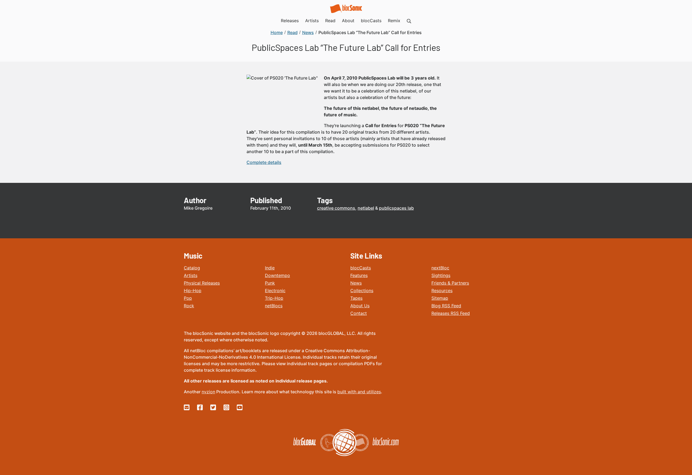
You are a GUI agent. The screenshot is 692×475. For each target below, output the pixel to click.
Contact (358, 313)
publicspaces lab (396, 208)
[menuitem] (409, 20)
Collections (361, 290)
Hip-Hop (192, 290)
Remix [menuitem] (394, 20)
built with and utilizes (359, 391)
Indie (270, 268)
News (356, 283)
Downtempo (277, 275)
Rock (189, 305)
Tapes (356, 298)
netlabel (366, 208)
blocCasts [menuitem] (371, 20)
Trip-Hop (274, 298)
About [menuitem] (348, 20)
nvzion (208, 391)
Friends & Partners (450, 283)
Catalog (192, 268)
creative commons (336, 208)
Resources (442, 290)
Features (359, 275)
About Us (360, 305)
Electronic (275, 290)
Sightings (440, 275)
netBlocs (273, 305)
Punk (270, 283)
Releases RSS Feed (450, 313)
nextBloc (440, 268)
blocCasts (360, 268)
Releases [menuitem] (290, 20)
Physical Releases (202, 283)
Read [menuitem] (330, 20)
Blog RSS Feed (446, 305)
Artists (190, 275)
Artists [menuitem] (312, 20)
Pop (188, 298)
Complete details (264, 162)
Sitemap (439, 298)
